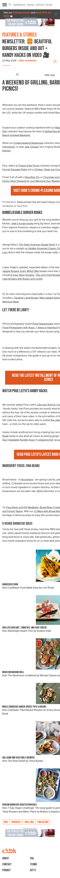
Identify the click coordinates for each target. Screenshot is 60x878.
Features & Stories (19, 34)
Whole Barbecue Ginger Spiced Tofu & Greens (24, 706)
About (5, 858)
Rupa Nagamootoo (42, 323)
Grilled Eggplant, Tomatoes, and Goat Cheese (24, 627)
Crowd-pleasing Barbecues (28, 143)
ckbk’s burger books (22, 223)
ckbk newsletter (27, 60)
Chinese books (21, 12)
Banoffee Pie (32, 177)
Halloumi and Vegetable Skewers (18, 757)
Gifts (33, 870)
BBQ (6, 822)
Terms (33, 864)
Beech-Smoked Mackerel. (16, 135)
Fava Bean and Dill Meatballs (22, 507)
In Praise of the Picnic (28, 165)
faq (32, 858)
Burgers (16, 822)
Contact (7, 864)
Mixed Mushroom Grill (13, 672)
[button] (9, 4)
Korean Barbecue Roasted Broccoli (19, 804)
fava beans (27, 479)
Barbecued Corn (10, 584)
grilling (29, 822)
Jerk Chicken (32, 147)
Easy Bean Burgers (23, 275)
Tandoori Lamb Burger (26, 298)
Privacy (6, 870)
